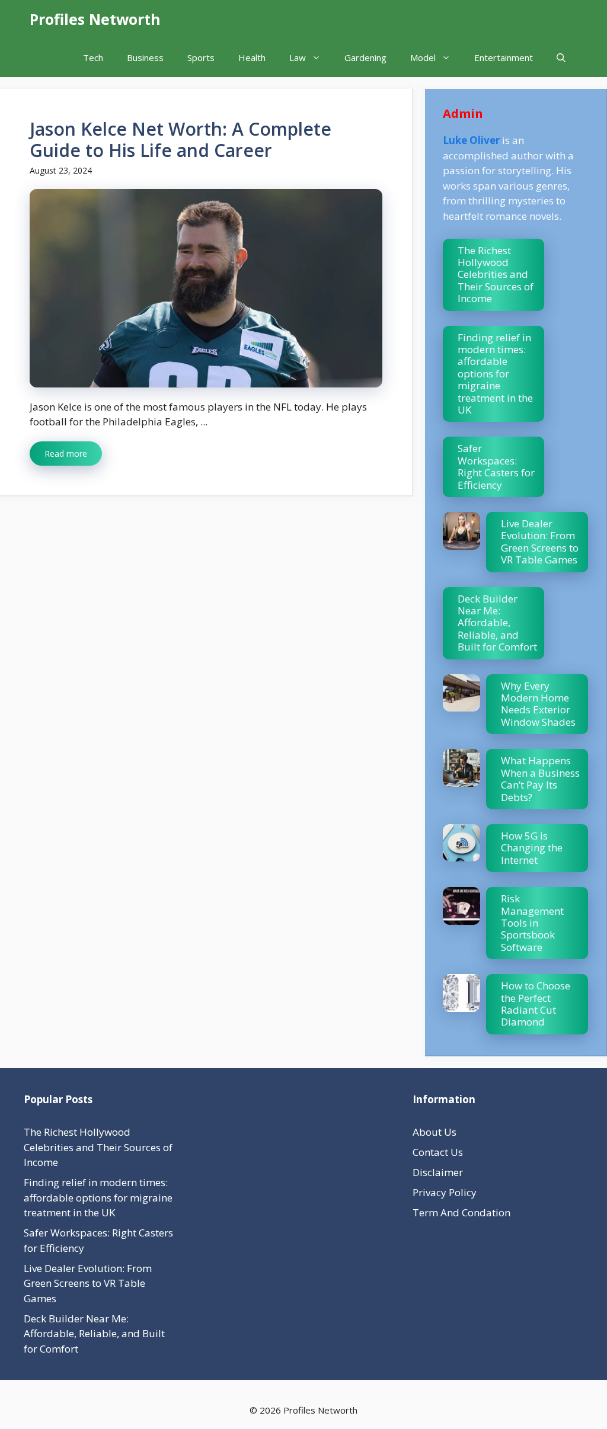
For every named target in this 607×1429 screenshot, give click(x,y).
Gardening (365, 57)
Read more (65, 453)
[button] (561, 58)
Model (423, 57)
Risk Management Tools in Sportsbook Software (532, 923)
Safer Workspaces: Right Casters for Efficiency (496, 466)
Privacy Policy (445, 1192)
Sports (201, 57)
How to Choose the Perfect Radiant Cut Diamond (535, 1004)
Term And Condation (461, 1212)
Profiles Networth (95, 19)
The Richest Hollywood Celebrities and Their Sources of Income (495, 274)
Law (297, 57)
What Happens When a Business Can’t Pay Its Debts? (540, 778)
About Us (434, 1132)
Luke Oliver (471, 140)
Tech (93, 57)
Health (252, 57)
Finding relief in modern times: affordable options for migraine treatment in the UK (495, 373)
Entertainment (503, 57)
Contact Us (438, 1152)
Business (145, 57)
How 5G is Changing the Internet (532, 848)
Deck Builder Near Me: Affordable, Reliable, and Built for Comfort (497, 623)
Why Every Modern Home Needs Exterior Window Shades (538, 704)
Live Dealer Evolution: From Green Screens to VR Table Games (540, 541)
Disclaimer (438, 1172)
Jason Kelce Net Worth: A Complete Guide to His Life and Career (180, 139)
